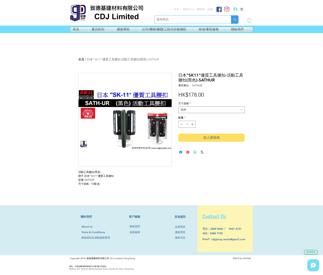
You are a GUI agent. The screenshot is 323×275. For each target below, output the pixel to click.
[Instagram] (226, 9)
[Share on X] (202, 152)
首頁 (81, 59)
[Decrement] (181, 124)
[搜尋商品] (234, 20)
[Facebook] (219, 9)
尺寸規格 (184, 103)
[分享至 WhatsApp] (195, 152)
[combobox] (211, 110)
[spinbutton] (187, 124)
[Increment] (192, 124)
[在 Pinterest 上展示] (188, 152)
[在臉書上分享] (181, 152)
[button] (249, 20)
